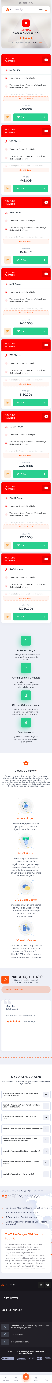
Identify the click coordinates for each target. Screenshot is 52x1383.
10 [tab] (19, 1057)
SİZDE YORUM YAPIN (14, 990)
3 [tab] (0, 1057)
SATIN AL (21, 117)
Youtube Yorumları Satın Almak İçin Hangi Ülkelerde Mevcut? (22, 1106)
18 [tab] (40, 1057)
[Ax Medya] (8, 1285)
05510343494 (17, 1334)
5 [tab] (6, 1057)
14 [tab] (30, 1057)
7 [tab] (11, 1057)
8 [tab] (14, 1057)
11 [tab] (22, 1057)
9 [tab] (16, 1057)
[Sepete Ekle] (7, 117)
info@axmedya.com (20, 1342)
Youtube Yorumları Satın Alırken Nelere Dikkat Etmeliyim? (20, 1095)
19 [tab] (43, 1057)
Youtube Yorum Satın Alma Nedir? (18, 1174)
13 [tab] (27, 1057)
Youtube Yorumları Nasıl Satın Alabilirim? (21, 1151)
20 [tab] (46, 1057)
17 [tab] (38, 1057)
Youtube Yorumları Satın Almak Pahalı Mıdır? (20, 1117)
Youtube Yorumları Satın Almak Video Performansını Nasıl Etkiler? (20, 1140)
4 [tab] (3, 1057)
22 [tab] (51, 1057)
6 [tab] (8, 1057)
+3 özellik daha (25, 99)
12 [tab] (24, 1057)
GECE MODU (27, 3)
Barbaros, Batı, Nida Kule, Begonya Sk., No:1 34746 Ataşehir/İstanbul (30, 1327)
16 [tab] (35, 1057)
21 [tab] (48, 1057)
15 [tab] (32, 1057)
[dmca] (7, 1358)
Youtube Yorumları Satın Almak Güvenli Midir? (21, 1163)
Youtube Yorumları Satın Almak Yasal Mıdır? (23, 1129)
